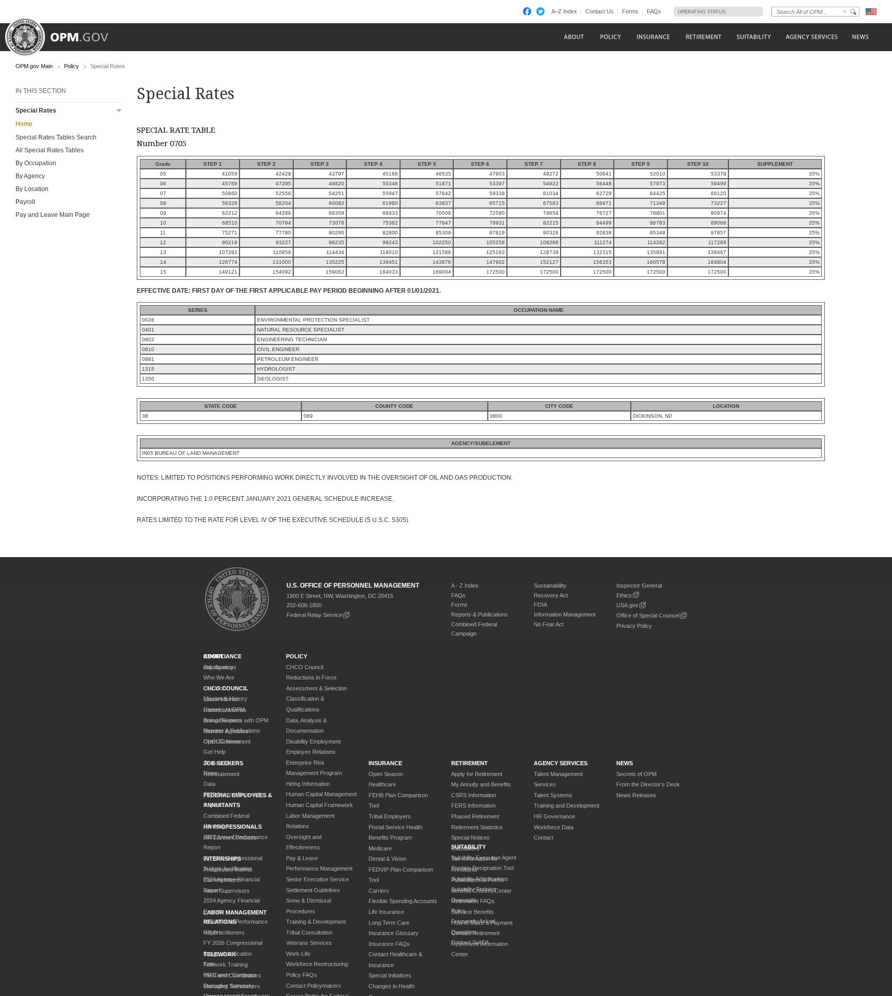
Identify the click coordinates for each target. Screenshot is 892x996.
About (213, 656)
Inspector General (639, 585)
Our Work (215, 688)
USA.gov (627, 605)
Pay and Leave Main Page (52, 214)
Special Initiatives (390, 975)
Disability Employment (313, 741)
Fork (209, 964)
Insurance (385, 763)
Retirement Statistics (477, 827)
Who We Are (218, 677)
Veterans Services (309, 943)
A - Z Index (465, 585)
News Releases (636, 795)
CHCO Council (304, 667)
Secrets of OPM (636, 774)
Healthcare (382, 784)
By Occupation (35, 163)
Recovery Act (551, 595)
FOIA (540, 605)
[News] (859, 37)
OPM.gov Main (34, 66)
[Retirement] (703, 37)
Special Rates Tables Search (56, 137)
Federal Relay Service (314, 615)
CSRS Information (473, 795)
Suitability (468, 847)
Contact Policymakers (313, 986)
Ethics (624, 595)
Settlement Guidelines (313, 890)
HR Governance (554, 816)
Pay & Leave (302, 858)
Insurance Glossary (394, 933)
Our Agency (218, 667)
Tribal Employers (390, 816)
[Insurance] (653, 37)
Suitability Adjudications (479, 879)
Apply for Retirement (476, 774)
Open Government (226, 741)
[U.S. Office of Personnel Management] (64, 33)
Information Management (565, 614)
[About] (573, 37)
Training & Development (316, 922)
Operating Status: (702, 11)
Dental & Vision (387, 859)
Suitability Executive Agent (483, 858)
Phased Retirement (475, 816)
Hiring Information (308, 784)
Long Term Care (389, 923)
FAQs (654, 11)
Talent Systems (553, 795)
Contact (543, 837)
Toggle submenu (119, 111)
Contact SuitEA (470, 942)
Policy (71, 66)
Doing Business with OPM (235, 720)
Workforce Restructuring (317, 964)
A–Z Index (564, 11)
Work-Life (298, 954)
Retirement (469, 763)
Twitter (540, 11)
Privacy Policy (634, 626)
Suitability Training (473, 889)
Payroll (25, 201)
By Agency (30, 176)
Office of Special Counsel (647, 615)
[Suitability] (753, 37)
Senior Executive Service (317, 879)
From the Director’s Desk (648, 784)
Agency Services (560, 763)
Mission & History (225, 698)
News (210, 773)
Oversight (463, 900)
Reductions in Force (311, 677)
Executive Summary (228, 986)
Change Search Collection (845, 11)
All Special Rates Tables (49, 150)
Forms (630, 11)
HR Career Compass (230, 975)
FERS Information (473, 805)
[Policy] (610, 37)
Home (24, 124)
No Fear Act (549, 624)
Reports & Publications (479, 614)
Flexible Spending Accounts (403, 901)
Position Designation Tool (482, 868)
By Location (32, 189)
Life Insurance (386, 912)
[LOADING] (742, 11)
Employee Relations (311, 752)
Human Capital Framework (319, 805)
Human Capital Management (321, 794)
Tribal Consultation (309, 932)
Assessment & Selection (316, 688)
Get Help (214, 752)
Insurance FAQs (389, 944)
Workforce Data (554, 827)
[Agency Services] (811, 37)
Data (209, 784)
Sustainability (550, 585)
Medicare (380, 848)
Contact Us (599, 11)
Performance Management (319, 868)
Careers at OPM (224, 709)
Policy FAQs (301, 975)
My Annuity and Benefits (481, 784)
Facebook (527, 11)
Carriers (379, 891)
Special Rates (35, 110)
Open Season (386, 774)
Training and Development (566, 805)
